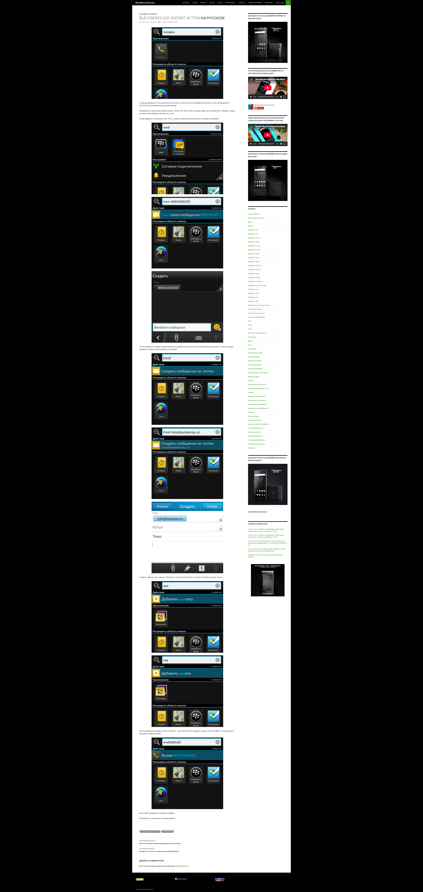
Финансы (251, 448)
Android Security (254, 214)
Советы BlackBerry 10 (255, 428)
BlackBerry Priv (253, 289)
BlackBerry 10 (144, 14)
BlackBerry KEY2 (254, 262)
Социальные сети (254, 432)
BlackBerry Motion (254, 277)
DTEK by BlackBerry (255, 309)
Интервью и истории (255, 353)
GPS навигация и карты (256, 313)
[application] (268, 88)
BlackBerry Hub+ (254, 254)
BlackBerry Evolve (254, 250)
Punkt (250, 325)
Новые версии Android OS (257, 384)
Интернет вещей (254, 357)
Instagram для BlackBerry (257, 317)
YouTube (212, 2)
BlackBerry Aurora (254, 238)
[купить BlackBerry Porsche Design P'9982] (268, 580)
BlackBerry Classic (254, 246)
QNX (249, 329)
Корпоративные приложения (258, 372)
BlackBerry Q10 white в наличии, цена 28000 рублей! (159, 850)
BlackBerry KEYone (254, 269)
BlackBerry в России (144, 2)
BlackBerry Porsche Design (257, 285)
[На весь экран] (285, 97)
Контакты (186, 2)
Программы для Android (256, 400)
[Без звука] (281, 97)
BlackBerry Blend (254, 242)
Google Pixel (280, 2)
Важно (250, 341)
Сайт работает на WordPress (144, 889)
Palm (249, 321)
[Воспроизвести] (251, 97)
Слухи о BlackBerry (254, 420)
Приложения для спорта (256, 396)
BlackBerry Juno (253, 258)
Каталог (220, 2)
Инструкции (252, 349)
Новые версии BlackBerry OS (258, 388)
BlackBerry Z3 (253, 297)
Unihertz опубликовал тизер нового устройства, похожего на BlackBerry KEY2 (266, 530)
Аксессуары (252, 337)
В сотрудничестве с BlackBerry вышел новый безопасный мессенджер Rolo (267, 550)
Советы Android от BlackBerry (258, 424)
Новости (153, 14)
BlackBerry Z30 (253, 301)
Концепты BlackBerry (255, 369)
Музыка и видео (253, 376)
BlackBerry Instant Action (150, 831)
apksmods (251, 555)
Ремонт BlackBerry (255, 2)
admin (154, 22)
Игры (250, 345)
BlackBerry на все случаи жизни (259, 305)
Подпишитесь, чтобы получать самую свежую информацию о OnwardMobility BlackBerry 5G (267, 543)
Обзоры (241, 2)
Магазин (203, 2)
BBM (249, 222)
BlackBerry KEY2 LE (255, 265)
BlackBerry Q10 (168, 831)
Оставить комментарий (169, 22)
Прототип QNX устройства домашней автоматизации (160, 842)
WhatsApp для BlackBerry (257, 333)
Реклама (251, 412)
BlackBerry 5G (253, 234)
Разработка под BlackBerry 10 (258, 408)
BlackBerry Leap (253, 273)
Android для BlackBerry (256, 218)
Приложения (230, 2)
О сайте (195, 2)
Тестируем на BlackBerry (257, 440)
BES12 (250, 226)
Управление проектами (256, 444)
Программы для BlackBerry (257, 404)
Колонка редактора (255, 365)
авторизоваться (182, 866)
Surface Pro (269, 2)
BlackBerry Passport (255, 281)
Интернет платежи (254, 361)
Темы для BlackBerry (255, 436)
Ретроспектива (253, 416)
